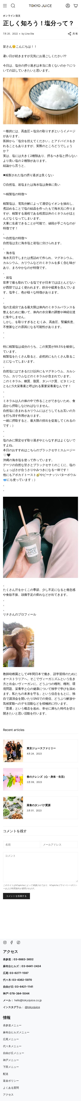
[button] (13, 5)
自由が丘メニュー (13, 1053)
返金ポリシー (11, 1080)
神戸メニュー (11, 1060)
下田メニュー (11, 1066)
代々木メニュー (12, 1046)
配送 (5, 1073)
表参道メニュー (12, 1025)
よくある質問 (11, 1087)
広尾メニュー (11, 1039)
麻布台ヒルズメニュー (16, 1032)
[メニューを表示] (5, 5)
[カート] (75, 5)
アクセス (8, 1094)
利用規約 (15, 888)
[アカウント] (68, 5)
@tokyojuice (32, 1007)
